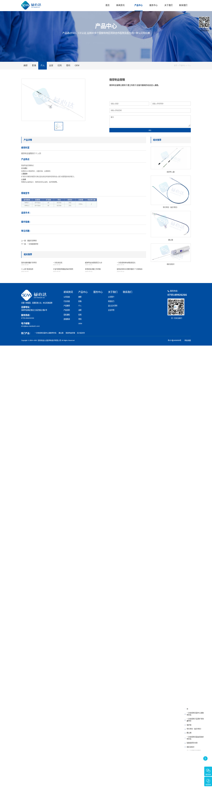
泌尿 (51, 65)
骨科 (68, 65)
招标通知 (67, 315)
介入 (43, 65)
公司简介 (111, 297)
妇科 (60, 65)
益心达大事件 (112, 306)
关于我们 (168, 5)
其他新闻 (67, 319)
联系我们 (183, 5)
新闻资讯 (120, 5)
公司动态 (67, 297)
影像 (34, 65)
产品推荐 (67, 306)
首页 (107, 5)
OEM (77, 65)
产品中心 (138, 5)
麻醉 (26, 65)
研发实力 (111, 301)
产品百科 (67, 310)
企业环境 (111, 310)
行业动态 (67, 301)
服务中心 (153, 5)
